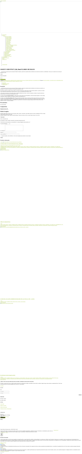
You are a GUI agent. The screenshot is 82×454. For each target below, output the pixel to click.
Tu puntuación (2, 123)
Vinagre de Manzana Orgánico (10, 50)
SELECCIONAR (3, 149)
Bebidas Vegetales (9, 38)
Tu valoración (2, 130)
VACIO (21, 81)
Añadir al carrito (3, 79)
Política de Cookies (3, 405)
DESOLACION (2, 81)
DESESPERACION (60, 80)
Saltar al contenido (3, 0)
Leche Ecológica (8, 40)
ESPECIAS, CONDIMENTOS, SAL (57, 224)
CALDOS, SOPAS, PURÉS (24, 146)
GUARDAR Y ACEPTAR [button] (4, 451)
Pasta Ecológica (8, 42)
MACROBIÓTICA (13, 147)
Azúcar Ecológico (8, 37)
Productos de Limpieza (7, 54)
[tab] (33, 82)
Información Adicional (5, 83)
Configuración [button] (3, 432)
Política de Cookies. (40, 431)
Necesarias (3, 444)
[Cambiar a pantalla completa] (1, 452)
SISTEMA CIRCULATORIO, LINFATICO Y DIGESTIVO (46, 147)
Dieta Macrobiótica (7, 51)
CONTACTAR (2, 417)
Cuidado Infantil (6, 52)
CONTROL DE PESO (32, 146)
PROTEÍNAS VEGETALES (21, 378)
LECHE (19, 301)
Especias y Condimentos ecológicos (41, 146)
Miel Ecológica (8, 44)
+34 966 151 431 (6, 416)
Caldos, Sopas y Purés (16, 146)
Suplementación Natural (7, 56)
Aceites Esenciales (7, 55)
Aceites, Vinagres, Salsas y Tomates (5, 224)
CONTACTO (4, 59)
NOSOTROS (4, 34)
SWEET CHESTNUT (16, 81)
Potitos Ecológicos (9, 47)
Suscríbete (1, 385)
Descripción (4, 82)
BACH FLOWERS (46, 80)
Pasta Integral (8, 43)
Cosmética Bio (6, 53)
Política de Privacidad (3, 407)
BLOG (3, 58)
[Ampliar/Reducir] (0, 452)
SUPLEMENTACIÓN (36, 80)
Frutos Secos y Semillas (9, 45)
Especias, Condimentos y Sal (51, 146)
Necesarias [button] (2, 443)
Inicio (24, 80)
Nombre (1, 132)
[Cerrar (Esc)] (3, 452)
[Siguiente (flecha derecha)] (1, 453)
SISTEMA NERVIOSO (29, 80)
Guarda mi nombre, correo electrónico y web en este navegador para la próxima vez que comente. (16, 135)
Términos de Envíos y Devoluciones (5, 408)
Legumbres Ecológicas (9, 46)
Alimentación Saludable (7, 36)
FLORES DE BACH (5, 57)
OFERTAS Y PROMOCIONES (21, 147)
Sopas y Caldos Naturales (10, 49)
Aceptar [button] (6, 432)
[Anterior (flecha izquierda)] (0, 453)
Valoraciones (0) (4, 84)
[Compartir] (2, 452)
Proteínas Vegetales (9, 48)
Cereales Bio (8, 41)
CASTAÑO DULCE (53, 80)
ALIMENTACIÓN (7, 80)
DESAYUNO (15, 301)
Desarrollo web (56, 430)
